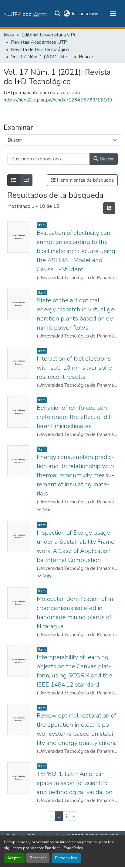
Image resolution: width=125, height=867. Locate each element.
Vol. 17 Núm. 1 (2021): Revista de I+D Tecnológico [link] (41, 56)
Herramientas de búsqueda (85, 180)
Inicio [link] (9, 35)
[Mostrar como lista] (13, 180)
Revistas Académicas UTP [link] (39, 42)
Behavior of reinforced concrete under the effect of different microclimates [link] (75, 417)
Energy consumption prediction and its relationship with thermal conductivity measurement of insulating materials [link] (75, 475)
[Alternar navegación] (112, 13)
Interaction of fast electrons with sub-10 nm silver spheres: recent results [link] (75, 368)
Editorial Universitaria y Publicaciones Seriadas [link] (51, 35)
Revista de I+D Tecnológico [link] (40, 49)
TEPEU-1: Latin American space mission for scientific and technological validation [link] (75, 783)
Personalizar (66, 858)
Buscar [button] (106, 159)
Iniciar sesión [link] (85, 13)
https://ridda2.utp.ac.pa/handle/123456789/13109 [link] (58, 100)
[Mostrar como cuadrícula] (26, 180)
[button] (26, 13)
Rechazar (38, 858)
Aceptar (14, 858)
